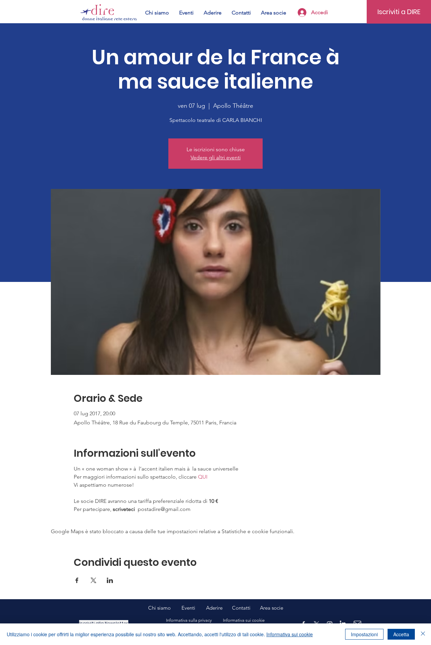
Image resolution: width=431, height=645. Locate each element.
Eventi (193, 608)
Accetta (401, 634)
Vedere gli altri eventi (216, 157)
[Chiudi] (423, 634)
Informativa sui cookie (289, 634)
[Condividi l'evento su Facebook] (77, 580)
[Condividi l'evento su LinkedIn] (110, 580)
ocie (278, 608)
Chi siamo (164, 608)
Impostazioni (364, 634)
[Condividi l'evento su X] (93, 580)
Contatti (241, 608)
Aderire (214, 608)
